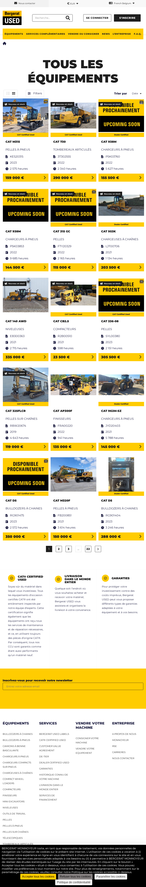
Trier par (120, 93)
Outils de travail (14, 813)
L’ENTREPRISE (122, 34)
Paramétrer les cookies (110, 876)
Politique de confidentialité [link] (73, 882)
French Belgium (122, 3)
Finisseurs (10, 795)
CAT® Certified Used (52, 740)
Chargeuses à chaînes (18, 772)
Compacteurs (12, 789)
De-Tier (44, 756)
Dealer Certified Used (54, 762)
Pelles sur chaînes (15, 831)
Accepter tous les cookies (38, 876)
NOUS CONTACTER (123, 758)
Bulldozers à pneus (16, 740)
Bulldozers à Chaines (18, 733)
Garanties (46, 768)
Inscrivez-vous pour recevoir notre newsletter (37, 680)
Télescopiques (13, 837)
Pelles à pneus (13, 825)
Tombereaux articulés (18, 844)
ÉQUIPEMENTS (14, 34)
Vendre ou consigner (83, 34)
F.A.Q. (137, 34)
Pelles (7, 819)
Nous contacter (26, 3)
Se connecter (97, 17)
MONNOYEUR (120, 740)
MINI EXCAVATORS (14, 801)
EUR (71, 3)
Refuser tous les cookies (75, 876)
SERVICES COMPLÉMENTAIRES (45, 34)
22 (88, 549)
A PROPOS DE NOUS (124, 733)
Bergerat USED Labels (54, 733)
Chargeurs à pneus (16, 756)
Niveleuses (10, 807)
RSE (114, 746)
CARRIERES (119, 752)
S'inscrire (127, 17)
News (106, 34)
